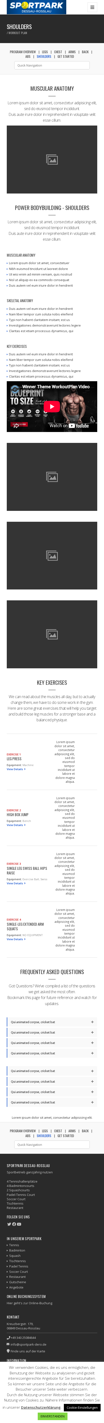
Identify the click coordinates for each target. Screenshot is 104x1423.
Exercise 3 (14, 863)
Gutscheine (17, 1282)
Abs (27, 56)
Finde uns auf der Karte (28, 1351)
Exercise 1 (14, 754)
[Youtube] (19, 1224)
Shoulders (44, 56)
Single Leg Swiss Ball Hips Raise (27, 870)
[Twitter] (9, 1224)
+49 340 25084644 (23, 1337)
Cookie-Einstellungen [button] (82, 1407)
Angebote (16, 1287)
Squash (15, 1255)
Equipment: (14, 765)
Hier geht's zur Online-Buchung (29, 1303)
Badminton (17, 1250)
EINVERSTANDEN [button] (53, 1416)
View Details (15, 769)
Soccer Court (18, 1271)
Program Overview (23, 51)
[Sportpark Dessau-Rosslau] (36, 7)
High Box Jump (18, 814)
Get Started (66, 56)
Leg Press (14, 758)
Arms (72, 51)
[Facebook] (14, 1224)
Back (85, 51)
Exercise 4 (14, 919)
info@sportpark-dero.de (28, 1344)
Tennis (14, 1245)
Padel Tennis (18, 1266)
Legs (45, 51)
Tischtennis (17, 1261)
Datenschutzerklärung (41, 1407)
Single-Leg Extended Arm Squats (25, 926)
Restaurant (17, 1276)
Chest (58, 51)
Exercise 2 (14, 810)
